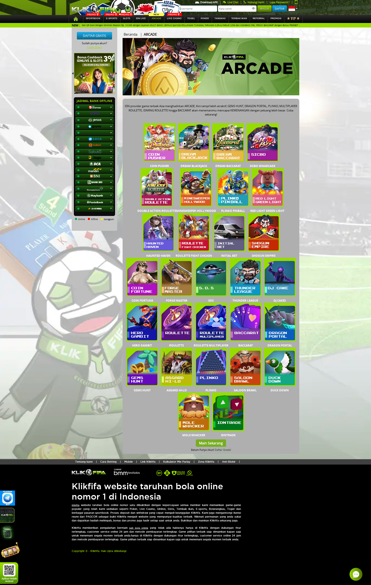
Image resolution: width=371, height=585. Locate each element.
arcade (156, 17)
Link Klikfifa (147, 461)
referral (259, 18)
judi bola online (138, 528)
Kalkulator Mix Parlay (176, 461)
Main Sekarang (211, 443)
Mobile (128, 461)
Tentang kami (84, 461)
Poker (205, 18)
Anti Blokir (229, 461)
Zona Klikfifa (206, 461)
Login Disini (94, 47)
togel (191, 18)
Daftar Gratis (94, 35)
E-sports (111, 17)
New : (76, 25)
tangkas (219, 18)
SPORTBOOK (93, 17)
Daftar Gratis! (223, 449)
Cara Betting (108, 461)
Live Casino (174, 17)
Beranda (130, 34)
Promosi (276, 18)
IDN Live (141, 18)
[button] (293, 8)
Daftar (279, 8)
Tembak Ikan (239, 18)
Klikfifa (75, 505)
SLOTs (125, 17)
